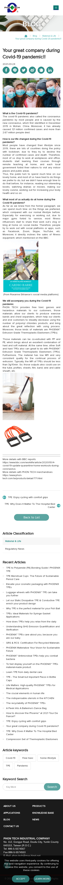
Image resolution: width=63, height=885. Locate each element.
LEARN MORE (42, 878)
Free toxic (27, 757)
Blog (35, 36)
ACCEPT (20, 878)
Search (52, 787)
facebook (6, 70)
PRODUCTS (39, 806)
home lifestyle (48, 757)
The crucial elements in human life (25, 693)
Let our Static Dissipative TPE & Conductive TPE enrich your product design (33, 602)
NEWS (35, 819)
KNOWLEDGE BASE (43, 812)
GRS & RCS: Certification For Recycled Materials (32, 642)
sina (32, 70)
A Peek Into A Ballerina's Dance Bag (26, 708)
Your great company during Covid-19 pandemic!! (32, 726)
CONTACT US (11, 826)
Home (25, 36)
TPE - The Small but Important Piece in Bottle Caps (31, 678)
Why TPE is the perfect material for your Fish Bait (33, 608)
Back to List (31, 517)
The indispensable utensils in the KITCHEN (30, 698)
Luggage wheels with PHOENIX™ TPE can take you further (31, 594)
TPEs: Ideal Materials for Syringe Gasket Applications (28, 615)
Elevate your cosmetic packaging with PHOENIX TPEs (32, 586)
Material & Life (49, 36)
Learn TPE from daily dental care (24, 672)
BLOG (7, 819)
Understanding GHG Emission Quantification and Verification (33, 628)
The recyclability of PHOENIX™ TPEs (26, 703)
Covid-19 (10, 757)
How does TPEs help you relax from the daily (31, 621)
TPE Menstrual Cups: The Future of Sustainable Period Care (32, 578)
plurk (41, 70)
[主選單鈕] (56, 7)
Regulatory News (14, 548)
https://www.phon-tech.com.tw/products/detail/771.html (22, 477)
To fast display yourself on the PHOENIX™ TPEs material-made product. (32, 666)
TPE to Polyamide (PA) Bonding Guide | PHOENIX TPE (33, 569)
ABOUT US (10, 806)
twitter (23, 70)
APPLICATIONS (12, 812)
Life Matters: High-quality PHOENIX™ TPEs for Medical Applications (30, 687)
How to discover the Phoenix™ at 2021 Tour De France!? (32, 715)
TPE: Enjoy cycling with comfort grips (28, 497)
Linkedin (49, 70)
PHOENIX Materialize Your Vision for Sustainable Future (33, 649)
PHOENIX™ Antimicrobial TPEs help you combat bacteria (32, 657)
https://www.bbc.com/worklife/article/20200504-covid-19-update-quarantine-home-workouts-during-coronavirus (31, 465)
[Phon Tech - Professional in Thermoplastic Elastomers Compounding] (12, 8)
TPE (8, 765)
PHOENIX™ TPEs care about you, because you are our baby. (31, 636)
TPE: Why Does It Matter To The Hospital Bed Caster (30, 505)
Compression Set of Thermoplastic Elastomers (32, 739)
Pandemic (22, 765)
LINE (14, 70)
